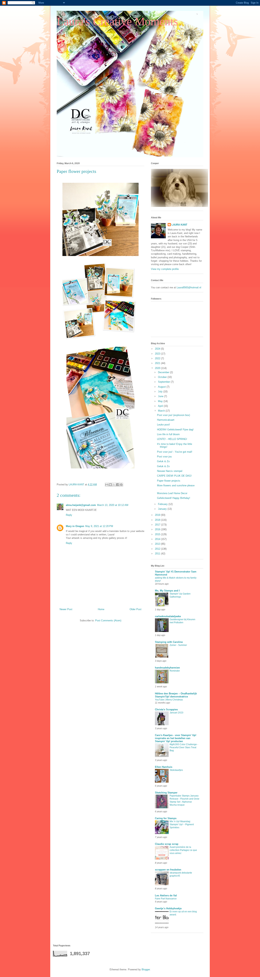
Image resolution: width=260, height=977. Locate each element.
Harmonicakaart (165, 419)
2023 (158, 353)
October (162, 377)
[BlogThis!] (110, 485)
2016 (158, 529)
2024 (158, 348)
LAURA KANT (179, 224)
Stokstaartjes (176, 770)
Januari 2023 (176, 712)
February (163, 504)
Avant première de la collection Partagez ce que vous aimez (183, 850)
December (164, 372)
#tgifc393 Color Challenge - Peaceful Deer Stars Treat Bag (184, 747)
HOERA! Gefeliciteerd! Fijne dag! (175, 429)
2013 (158, 543)
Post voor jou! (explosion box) (173, 415)
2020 (158, 368)
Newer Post (66, 609)
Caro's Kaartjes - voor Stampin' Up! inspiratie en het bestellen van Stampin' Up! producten (175, 738)
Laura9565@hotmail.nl (189, 287)
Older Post (135, 609)
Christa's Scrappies (166, 709)
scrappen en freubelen (168, 869)
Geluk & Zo (163, 461)
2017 (158, 524)
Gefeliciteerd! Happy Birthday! (173, 498)
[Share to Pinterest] (121, 485)
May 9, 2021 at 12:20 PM (99, 526)
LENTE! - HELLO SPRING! (172, 439)
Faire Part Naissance (166, 898)
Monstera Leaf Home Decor (172, 493)
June (161, 396)
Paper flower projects (168, 480)
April (161, 406)
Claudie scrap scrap (166, 844)
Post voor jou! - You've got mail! (174, 451)
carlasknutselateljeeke (168, 616)
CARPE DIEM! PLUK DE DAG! (174, 475)
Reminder (175, 670)
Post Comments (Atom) (108, 620)
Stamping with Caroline (169, 642)
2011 (158, 553)
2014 (158, 539)
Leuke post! (163, 424)
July (160, 391)
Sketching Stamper (166, 792)
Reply (69, 515)
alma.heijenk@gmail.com (81, 505)
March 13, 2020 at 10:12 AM (112, 505)
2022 (158, 358)
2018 (158, 519)
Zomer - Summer (178, 645)
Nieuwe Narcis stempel (169, 471)
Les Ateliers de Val (166, 895)
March (162, 410)
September (164, 381)
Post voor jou (164, 456)
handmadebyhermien (167, 667)
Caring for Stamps (165, 818)
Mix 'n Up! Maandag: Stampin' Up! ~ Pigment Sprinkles (182, 824)
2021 (158, 363)
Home (101, 609)
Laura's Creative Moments (117, 21)
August (162, 386)
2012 (158, 548)
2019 (158, 515)
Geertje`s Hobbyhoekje (168, 908)
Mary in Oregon (75, 526)
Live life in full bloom (168, 434)
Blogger (146, 969)
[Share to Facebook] (118, 485)
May (160, 401)
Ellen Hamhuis (163, 767)
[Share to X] (114, 485)
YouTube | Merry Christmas (169, 699)
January (162, 508)
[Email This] (107, 485)
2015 (158, 534)
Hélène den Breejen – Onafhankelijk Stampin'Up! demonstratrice (176, 695)
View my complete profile (165, 269)
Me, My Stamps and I (167, 590)
